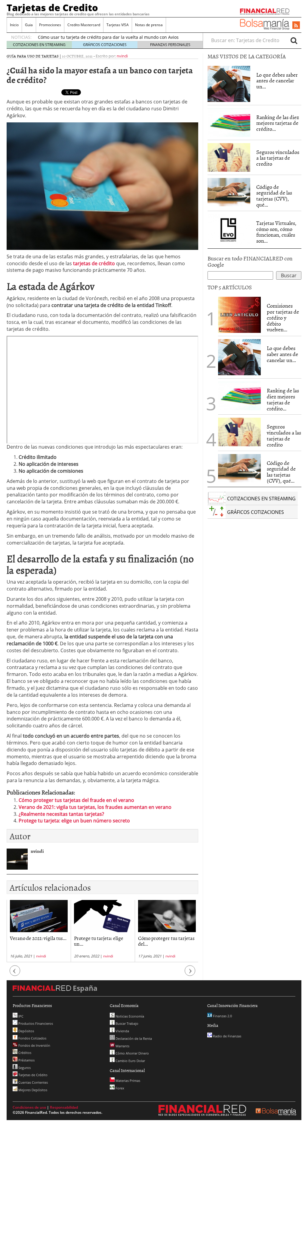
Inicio (14, 24)
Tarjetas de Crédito (32, 1075)
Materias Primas (127, 1080)
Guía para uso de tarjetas (33, 56)
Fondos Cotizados (31, 1038)
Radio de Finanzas (226, 1036)
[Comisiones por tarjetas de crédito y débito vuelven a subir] (239, 314)
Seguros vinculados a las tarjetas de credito (277, 158)
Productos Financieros (35, 1023)
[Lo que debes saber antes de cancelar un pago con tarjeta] (229, 83)
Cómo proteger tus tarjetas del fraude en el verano (76, 800)
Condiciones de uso (29, 1107)
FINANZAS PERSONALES (170, 44)
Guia (29, 24)
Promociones (50, 24)
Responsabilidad (64, 1107)
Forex (119, 1088)
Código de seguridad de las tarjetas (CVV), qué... (274, 196)
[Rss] (296, 25)
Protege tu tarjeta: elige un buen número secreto (74, 820)
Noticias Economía (129, 1016)
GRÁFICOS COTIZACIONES (105, 44)
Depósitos (25, 1031)
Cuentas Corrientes (32, 1082)
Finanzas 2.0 (222, 1016)
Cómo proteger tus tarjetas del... (166, 940)
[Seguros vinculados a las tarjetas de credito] (229, 157)
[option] (39, 931)
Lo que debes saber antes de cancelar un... (277, 81)
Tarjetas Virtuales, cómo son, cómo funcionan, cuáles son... (276, 232)
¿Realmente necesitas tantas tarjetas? (61, 814)
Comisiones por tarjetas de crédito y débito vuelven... (283, 317)
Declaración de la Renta (133, 1038)
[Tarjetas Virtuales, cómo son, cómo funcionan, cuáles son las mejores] (229, 229)
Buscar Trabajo (126, 1023)
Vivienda (122, 1031)
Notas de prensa (149, 24)
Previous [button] (15, 974)
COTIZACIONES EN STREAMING (39, 44)
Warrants (122, 1046)
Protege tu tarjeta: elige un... (98, 940)
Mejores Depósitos (32, 1090)
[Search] (294, 40)
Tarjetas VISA (117, 24)
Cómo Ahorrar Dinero (132, 1053)
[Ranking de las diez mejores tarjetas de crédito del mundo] (229, 122)
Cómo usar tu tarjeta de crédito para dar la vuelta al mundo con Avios (108, 37)
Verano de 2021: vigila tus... (38, 938)
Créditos (24, 1052)
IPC (20, 1016)
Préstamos (26, 1060)
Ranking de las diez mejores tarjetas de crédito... (277, 123)
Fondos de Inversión (33, 1045)
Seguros (24, 1067)
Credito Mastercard (83, 24)
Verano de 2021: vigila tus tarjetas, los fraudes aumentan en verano (95, 807)
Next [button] (190, 974)
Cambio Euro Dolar (130, 1060)
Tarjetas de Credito (52, 7)
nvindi (122, 56)
